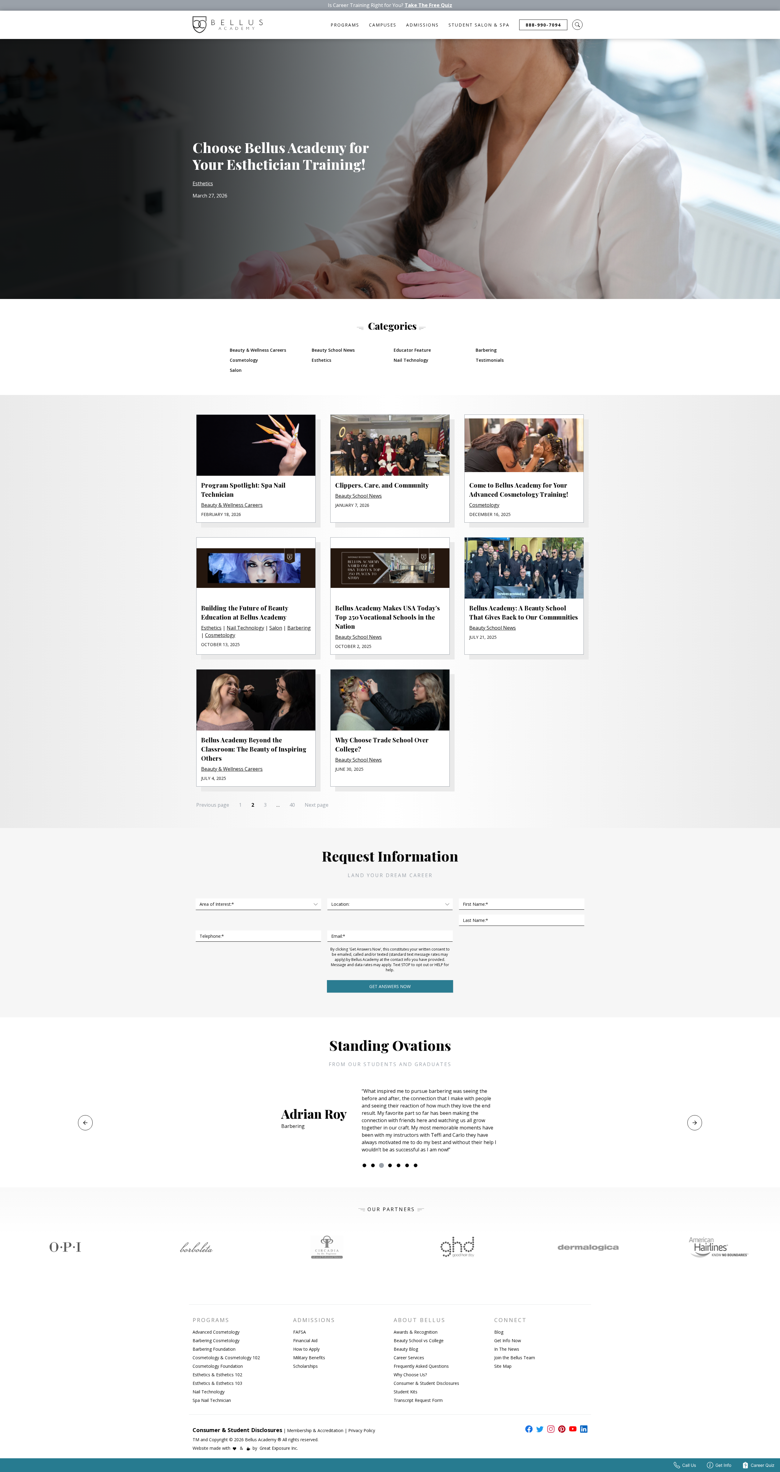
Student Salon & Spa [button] (478, 25)
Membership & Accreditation (315, 1430)
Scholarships (305, 1366)
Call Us (689, 1465)
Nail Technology (411, 360)
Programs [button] (345, 25)
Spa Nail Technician (212, 1400)
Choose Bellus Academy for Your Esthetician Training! (281, 155)
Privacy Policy (361, 1430)
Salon (236, 370)
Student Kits (405, 1392)
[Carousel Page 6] (407, 1165)
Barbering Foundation (214, 1349)
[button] (577, 25)
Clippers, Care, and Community (382, 485)
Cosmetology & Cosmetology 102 (226, 1357)
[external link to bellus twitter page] (539, 1429)
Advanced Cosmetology (216, 1332)
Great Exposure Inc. (279, 1448)
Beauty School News (333, 350)
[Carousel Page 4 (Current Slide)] (390, 1165)
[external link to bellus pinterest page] (561, 1429)
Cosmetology (244, 360)
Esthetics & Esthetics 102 (217, 1375)
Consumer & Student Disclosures (426, 1383)
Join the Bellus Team (514, 1357)
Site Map (503, 1366)
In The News (506, 1349)
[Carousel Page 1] (364, 1165)
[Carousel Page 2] (372, 1165)
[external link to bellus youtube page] (571, 1429)
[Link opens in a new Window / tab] (65, 1247)
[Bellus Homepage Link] (228, 25)
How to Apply (306, 1349)
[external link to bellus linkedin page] (582, 1428)
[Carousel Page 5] (398, 1165)
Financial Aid (305, 1340)
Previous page (212, 805)
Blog (498, 1332)
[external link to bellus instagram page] (550, 1429)
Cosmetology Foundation (218, 1366)
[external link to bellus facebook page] (528, 1429)
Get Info (723, 1465)
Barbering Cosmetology (216, 1340)
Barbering (486, 350)
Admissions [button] (422, 25)
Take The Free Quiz (428, 5)
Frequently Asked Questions (421, 1366)
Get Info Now (507, 1340)
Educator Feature (412, 350)
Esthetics (203, 183)
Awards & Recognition (416, 1332)
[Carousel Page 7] (415, 1165)
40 (294, 804)
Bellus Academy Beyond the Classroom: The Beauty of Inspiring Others (254, 749)
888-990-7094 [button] (543, 25)
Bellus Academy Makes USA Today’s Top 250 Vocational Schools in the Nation (387, 617)
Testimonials (490, 360)
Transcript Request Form (418, 1400)
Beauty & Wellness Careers (258, 350)
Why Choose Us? (410, 1375)
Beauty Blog (406, 1349)
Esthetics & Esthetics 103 (217, 1383)
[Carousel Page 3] (381, 1165)
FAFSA (299, 1332)
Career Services (409, 1357)
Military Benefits (309, 1357)
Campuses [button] (382, 25)
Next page (316, 805)
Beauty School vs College (419, 1340)
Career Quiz (763, 1465)
